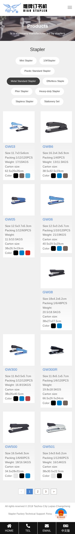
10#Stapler (49, 60)
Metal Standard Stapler (23, 81)
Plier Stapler (21, 91)
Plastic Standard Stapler (37, 71)
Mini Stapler (26, 60)
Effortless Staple (55, 81)
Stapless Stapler (24, 101)
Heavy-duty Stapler (49, 91)
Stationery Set (51, 101)
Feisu (49, 513)
